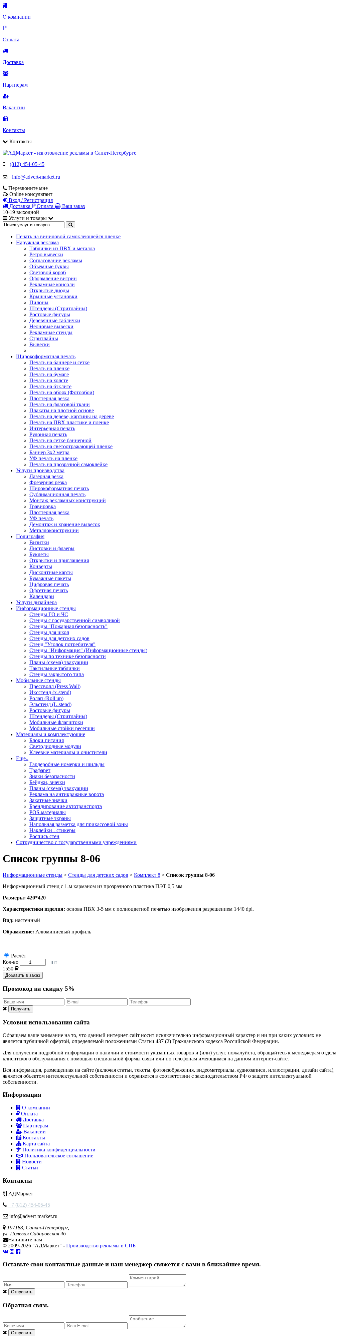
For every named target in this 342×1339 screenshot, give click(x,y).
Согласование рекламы (55, 260)
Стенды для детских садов (59, 638)
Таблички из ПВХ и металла (62, 248)
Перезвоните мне (28, 188)
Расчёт (18, 955)
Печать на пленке (49, 368)
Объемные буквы (49, 266)
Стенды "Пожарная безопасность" (68, 626)
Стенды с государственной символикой (74, 620)
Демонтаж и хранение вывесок (64, 524)
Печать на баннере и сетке (59, 362)
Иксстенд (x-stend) (50, 692)
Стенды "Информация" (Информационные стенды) (88, 650)
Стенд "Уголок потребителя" (62, 644)
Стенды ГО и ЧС (48, 614)
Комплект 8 (147, 875)
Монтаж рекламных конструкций (67, 500)
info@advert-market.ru (36, 177)
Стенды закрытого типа (56, 674)
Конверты (40, 566)
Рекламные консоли (52, 284)
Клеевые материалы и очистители (68, 752)
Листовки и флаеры (51, 548)
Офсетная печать (48, 590)
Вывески (39, 344)
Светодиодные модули (55, 746)
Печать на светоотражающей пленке (71, 446)
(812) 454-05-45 (27, 164)
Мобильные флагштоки (56, 722)
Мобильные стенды (38, 680)
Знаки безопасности (52, 776)
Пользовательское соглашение (58, 1155)
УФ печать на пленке (53, 458)
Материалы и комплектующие (50, 734)
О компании (35, 1107)
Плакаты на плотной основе (61, 410)
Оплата (29, 1113)
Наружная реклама (37, 242)
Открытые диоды (49, 290)
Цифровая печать (49, 584)
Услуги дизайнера (36, 602)
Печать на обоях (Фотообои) (61, 392)
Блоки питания (46, 740)
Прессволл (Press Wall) (54, 686)
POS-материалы (47, 812)
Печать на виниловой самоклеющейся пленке (68, 236)
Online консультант (30, 194)
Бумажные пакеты (50, 578)
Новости (31, 1161)
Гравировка (42, 506)
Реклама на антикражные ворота (66, 794)
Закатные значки (48, 800)
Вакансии (34, 1131)
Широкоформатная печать (45, 356)
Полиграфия (30, 536)
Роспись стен (44, 836)
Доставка (32, 1119)
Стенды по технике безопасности (67, 656)
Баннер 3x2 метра (49, 452)
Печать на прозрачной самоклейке (68, 464)
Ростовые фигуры (49, 314)
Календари (41, 596)
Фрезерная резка (48, 482)
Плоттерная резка (49, 398)
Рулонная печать (48, 434)
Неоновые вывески (51, 326)
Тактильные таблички (54, 668)
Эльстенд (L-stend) (50, 704)
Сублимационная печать (57, 494)
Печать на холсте (48, 380)
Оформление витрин (53, 278)
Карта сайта (35, 1143)
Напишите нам (25, 1239)
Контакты (33, 1137)
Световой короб (47, 272)
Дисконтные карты (51, 572)
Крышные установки (53, 296)
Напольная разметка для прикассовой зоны (78, 824)
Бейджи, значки (47, 782)
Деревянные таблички (54, 320)
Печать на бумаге (49, 374)
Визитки (39, 542)
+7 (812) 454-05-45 (29, 1205)
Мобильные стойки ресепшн (62, 728)
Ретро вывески (46, 254)
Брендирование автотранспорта (65, 806)
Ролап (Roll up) (46, 698)
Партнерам (35, 1125)
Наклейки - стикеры (52, 830)
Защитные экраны (50, 818)
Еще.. (22, 758)
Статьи (29, 1167)
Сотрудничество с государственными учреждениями (76, 842)
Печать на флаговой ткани (59, 404)
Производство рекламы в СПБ (101, 1245)
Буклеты (39, 554)
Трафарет (39, 770)
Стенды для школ (49, 632)
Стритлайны (43, 338)
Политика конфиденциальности (58, 1149)
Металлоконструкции (54, 530)
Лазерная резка (46, 476)
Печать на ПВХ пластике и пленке (69, 422)
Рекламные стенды (50, 332)
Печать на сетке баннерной (60, 440)
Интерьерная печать (52, 428)
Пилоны (38, 302)
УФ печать (41, 518)
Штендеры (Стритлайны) (58, 308)
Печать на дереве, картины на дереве (71, 416)
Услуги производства (40, 470)
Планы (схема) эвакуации (58, 662)
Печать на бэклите (50, 386)
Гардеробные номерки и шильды (67, 764)
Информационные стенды (46, 608)
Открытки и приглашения (59, 560)
